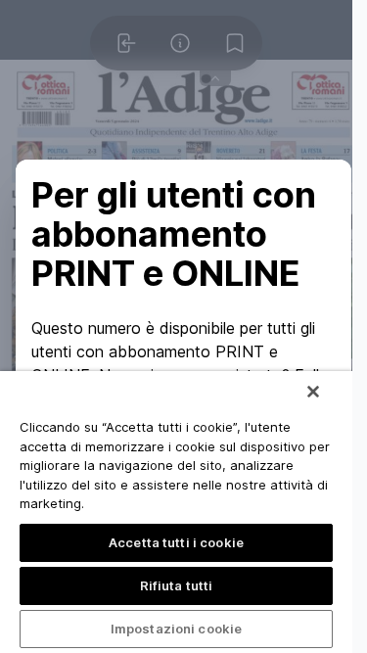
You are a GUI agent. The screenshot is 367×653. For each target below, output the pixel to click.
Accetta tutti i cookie (176, 542)
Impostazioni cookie (176, 628)
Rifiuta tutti (176, 585)
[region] (176, 512)
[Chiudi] (313, 391)
